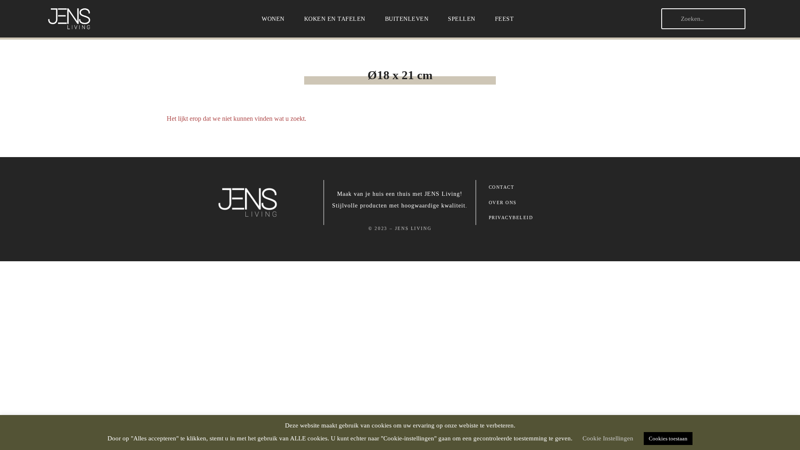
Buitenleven (407, 18)
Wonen (273, 18)
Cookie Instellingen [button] (607, 438)
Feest (504, 18)
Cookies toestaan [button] (668, 438)
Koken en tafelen (334, 18)
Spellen (461, 18)
